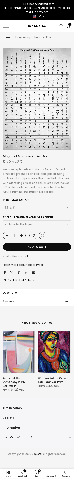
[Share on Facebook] (4, 272)
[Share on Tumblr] (26, 272)
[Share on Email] (33, 272)
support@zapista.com (40, 4)
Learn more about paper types (23, 265)
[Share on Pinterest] (19, 272)
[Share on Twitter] (11, 272)
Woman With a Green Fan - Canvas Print (53, 380)
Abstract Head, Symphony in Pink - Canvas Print (16, 381)
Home (6, 37)
